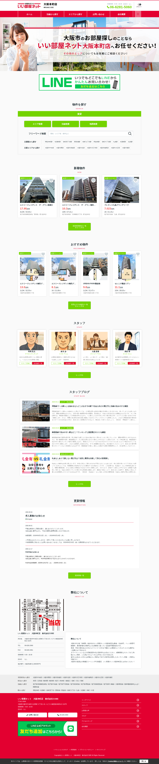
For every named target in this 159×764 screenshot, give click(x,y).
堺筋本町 (36, 690)
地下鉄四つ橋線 (109, 684)
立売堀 (39, 681)
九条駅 (115, 142)
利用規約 (74, 749)
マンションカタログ (61, 749)
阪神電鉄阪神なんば (131, 684)
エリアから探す (75, 14)
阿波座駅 (97, 142)
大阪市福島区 (104, 148)
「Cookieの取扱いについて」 (115, 761)
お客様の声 (85, 710)
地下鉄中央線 (53, 684)
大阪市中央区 (49, 148)
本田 (34, 681)
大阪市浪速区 (70, 148)
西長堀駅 (77, 142)
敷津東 (51, 681)
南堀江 (68, 681)
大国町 (83, 690)
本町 (88, 690)
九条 (77, 690)
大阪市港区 (126, 148)
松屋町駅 (58, 142)
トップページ (86, 700)
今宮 (92, 690)
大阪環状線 (120, 684)
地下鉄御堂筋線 (97, 684)
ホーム (29, 14)
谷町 (73, 681)
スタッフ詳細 (25, 363)
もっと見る (79, 375)
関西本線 (36, 687)
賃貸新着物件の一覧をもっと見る (79, 226)
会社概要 (121, 14)
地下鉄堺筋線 (86, 684)
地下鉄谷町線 (75, 684)
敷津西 (45, 681)
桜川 (57, 681)
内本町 (62, 681)
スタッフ (85, 705)
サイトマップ (101, 749)
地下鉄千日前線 (64, 684)
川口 (78, 681)
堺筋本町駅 (49, 142)
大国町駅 (123, 142)
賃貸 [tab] (79, 114)
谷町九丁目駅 (87, 142)
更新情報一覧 (79, 575)
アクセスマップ (87, 721)
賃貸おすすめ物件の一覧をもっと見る (79, 305)
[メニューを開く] (138, 14)
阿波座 (63, 690)
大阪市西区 (60, 148)
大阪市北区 (81, 148)
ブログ (84, 716)
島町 (82, 681)
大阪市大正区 (115, 148)
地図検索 (93, 124)
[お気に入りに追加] (51, 180)
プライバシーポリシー (87, 749)
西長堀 (57, 690)
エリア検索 (38, 124)
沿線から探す (52, 14)
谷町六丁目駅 (106, 142)
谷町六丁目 (71, 690)
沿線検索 (65, 124)
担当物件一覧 (38, 363)
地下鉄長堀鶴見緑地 (40, 684)
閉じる (144, 761)
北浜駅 (130, 142)
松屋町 (42, 690)
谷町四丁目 (50, 690)
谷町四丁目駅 (67, 142)
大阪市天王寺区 (92, 148)
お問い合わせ (98, 14)
